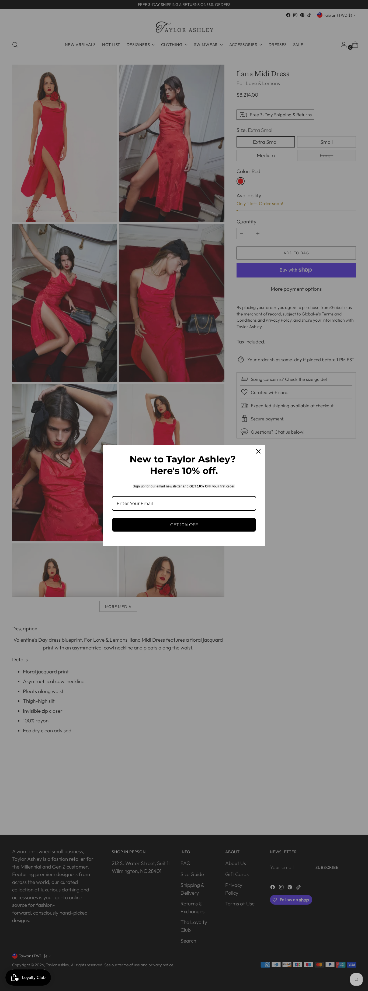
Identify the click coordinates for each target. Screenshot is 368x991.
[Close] (258, 451)
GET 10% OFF (184, 524)
